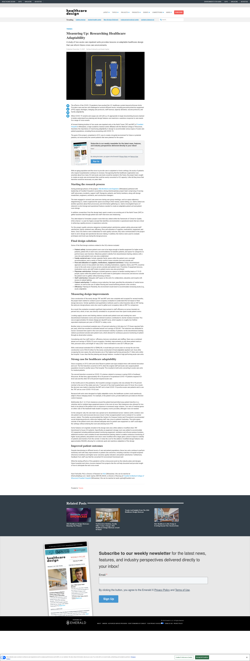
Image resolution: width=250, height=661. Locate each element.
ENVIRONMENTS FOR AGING (212, 1)
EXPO (20, 1)
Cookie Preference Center (184, 657)
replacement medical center (130, 20)
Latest (105, 12)
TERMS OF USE (169, 623)
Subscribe (179, 12)
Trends (69, 29)
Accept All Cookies (202, 657)
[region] (125, 657)
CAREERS (104, 623)
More (168, 12)
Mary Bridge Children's (111, 20)
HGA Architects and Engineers (108, 189)
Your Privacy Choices (154, 623)
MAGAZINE (28, 1)
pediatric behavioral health (149, 20)
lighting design (80, 20)
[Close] (247, 657)
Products (135, 12)
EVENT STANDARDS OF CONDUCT (137, 623)
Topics (114, 12)
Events (145, 12)
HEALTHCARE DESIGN (8, 1)
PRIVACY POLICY (178, 623)
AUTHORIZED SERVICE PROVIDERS (117, 623)
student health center (94, 20)
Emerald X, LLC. (169, 620)
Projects (124, 12)
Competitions (157, 12)
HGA (104, 474)
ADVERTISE (38, 1)
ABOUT (99, 623)
